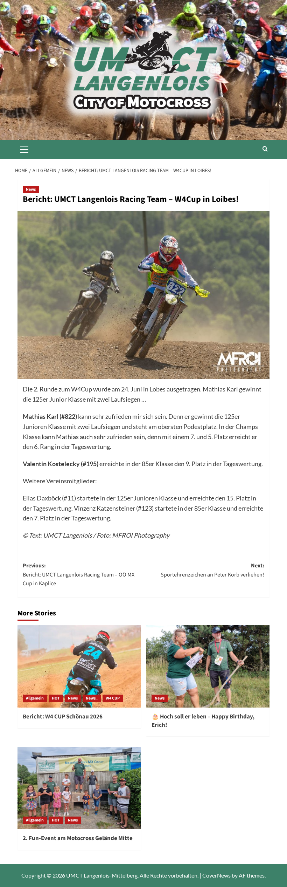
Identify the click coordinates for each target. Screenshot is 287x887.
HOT (56, 698)
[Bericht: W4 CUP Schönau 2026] (79, 666)
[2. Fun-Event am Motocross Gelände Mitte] (79, 788)
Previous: (78, 574)
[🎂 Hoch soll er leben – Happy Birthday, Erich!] (208, 666)
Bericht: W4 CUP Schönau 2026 (63, 716)
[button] (24, 148)
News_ (92, 698)
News (31, 189)
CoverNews (216, 875)
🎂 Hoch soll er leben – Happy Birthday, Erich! (203, 720)
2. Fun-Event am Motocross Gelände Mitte (78, 838)
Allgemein (35, 698)
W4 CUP (113, 698)
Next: (212, 570)
